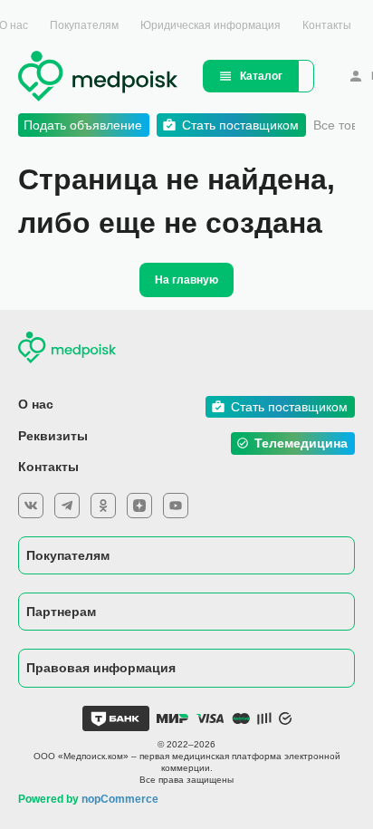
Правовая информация (101, 667)
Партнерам (61, 611)
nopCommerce (119, 799)
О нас (35, 404)
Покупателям (84, 25)
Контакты (326, 25)
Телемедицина (301, 443)
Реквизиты (53, 436)
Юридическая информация (210, 25)
